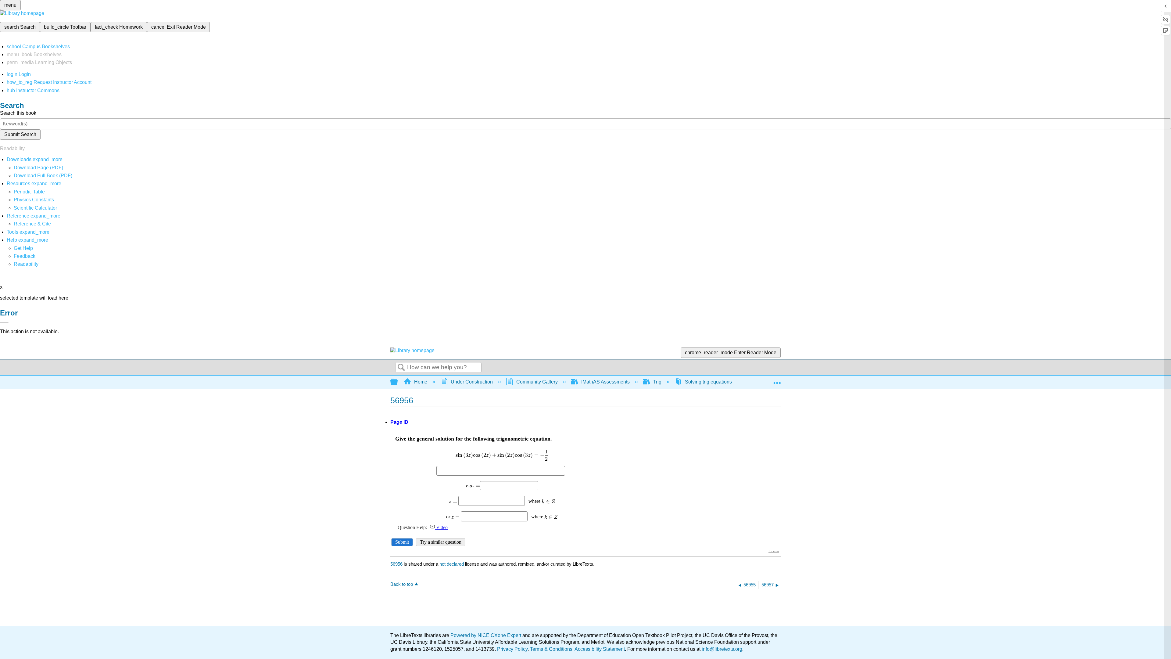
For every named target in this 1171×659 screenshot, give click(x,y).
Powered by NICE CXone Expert (486, 635)
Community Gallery (537, 381)
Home (420, 381)
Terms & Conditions (551, 649)
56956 (396, 564)
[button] (24, 256)
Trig (657, 381)
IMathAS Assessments (605, 381)
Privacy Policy (512, 649)
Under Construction (471, 381)
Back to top (401, 584)
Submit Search (20, 134)
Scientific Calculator (35, 208)
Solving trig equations (708, 381)
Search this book (18, 113)
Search (401, 367)
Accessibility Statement (600, 649)
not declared (452, 564)
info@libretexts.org (721, 649)
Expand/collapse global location (777, 380)
